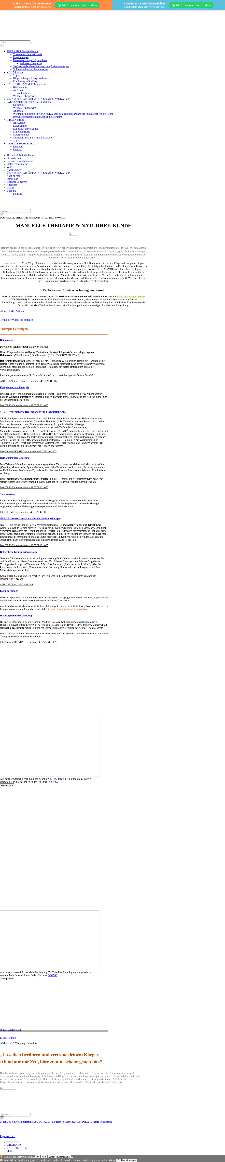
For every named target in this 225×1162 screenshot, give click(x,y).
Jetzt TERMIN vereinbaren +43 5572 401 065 (24, 405)
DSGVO (52, 781)
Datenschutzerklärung (59, 1157)
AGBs (47, 1121)
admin (31, 217)
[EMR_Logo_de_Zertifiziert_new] (13, 311)
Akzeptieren (7, 785)
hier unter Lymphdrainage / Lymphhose (67, 609)
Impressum (25, 1121)
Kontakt (56, 1121)
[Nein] (72, 1157)
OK (37, 1157)
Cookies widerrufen (101, 1121)
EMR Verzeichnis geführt (130, 296)
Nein (44, 1157)
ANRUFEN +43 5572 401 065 (16, 584)
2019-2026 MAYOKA (76, 1121)
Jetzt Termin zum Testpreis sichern (79, 5)
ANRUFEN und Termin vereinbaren (29, 381)
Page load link (7, 1136)
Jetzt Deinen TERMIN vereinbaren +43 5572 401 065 (28, 451)
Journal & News (9, 1121)
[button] (16, 319)
